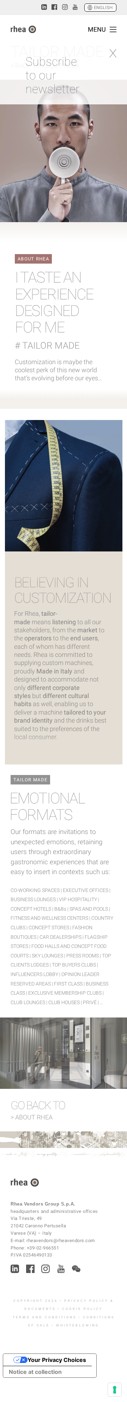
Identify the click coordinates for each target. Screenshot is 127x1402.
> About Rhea (32, 1117)
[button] (113, 29)
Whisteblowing (77, 1325)
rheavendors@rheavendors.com (60, 1240)
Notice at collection (35, 1371)
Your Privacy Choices (57, 1359)
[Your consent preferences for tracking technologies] (114, 1389)
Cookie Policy (82, 1309)
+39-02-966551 (43, 1248)
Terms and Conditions (45, 1317)
